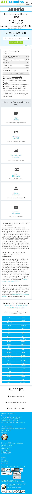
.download (23, 325)
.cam (8, 320)
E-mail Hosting (6, 450)
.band (23, 317)
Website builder (6, 452)
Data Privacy (5, 463)
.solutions (23, 374)
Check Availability (16, 42)
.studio (23, 376)
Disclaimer (4, 461)
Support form (20, 408)
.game (23, 336)
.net (23, 349)
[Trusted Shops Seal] (4, 437)
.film (9, 333)
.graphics (23, 339)
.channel (9, 323)
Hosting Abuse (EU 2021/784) (11, 419)
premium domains (17, 77)
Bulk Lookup (28, 46)
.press (9, 363)
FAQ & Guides (5, 415)
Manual (10, 408)
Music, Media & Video (13, 305)
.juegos (9, 344)
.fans (23, 331)
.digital (9, 325)
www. (16, 36)
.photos (23, 358)
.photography (9, 358)
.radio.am (9, 366)
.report (9, 368)
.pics (9, 360)
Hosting (6, 83)
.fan (9, 331)
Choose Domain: (16, 32)
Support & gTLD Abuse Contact (11, 417)
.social (9, 374)
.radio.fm (23, 366)
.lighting (23, 344)
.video (23, 379)
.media (9, 349)
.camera (23, 320)
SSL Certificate (8, 88)
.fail (23, 328)
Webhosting (5, 448)
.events (9, 328)
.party (9, 355)
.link (9, 347)
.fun (23, 333)
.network (9, 352)
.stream (9, 376)
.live (23, 347)
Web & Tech (19, 308)
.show (9, 371)
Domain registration (7, 445)
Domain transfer (8, 80)
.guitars (9, 341)
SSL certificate (5, 453)
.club (23, 323)
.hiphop (23, 341)
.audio (9, 317)
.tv (9, 379)
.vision (9, 382)
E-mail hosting (8, 86)
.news (23, 352)
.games (9, 339)
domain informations (16, 78)
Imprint (3, 460)
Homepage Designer (10, 84)
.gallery (9, 336)
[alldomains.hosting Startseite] (12, 2)
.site (23, 371)
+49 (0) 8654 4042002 (16, 396)
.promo (23, 363)
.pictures (23, 360)
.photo (23, 355)
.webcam (23, 382)
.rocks (23, 368)
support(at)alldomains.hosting (16, 402)
